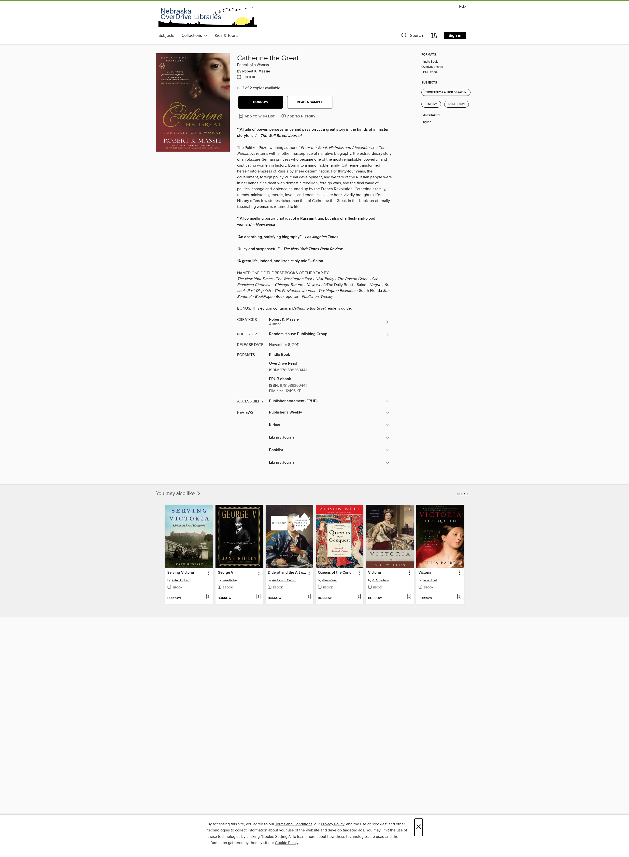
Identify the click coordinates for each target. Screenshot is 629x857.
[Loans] (434, 36)
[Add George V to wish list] (258, 597)
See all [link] (463, 494)
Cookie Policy (286, 842)
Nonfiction (456, 104)
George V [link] (225, 573)
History (431, 104)
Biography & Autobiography (446, 92)
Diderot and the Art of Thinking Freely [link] (287, 573)
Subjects (166, 35)
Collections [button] (193, 35)
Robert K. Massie (256, 71)
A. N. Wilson (380, 580)
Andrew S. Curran (284, 580)
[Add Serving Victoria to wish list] (208, 597)
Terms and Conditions (293, 824)
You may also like (176, 493)
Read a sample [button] (310, 102)
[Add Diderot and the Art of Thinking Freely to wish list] (308, 597)
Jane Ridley (230, 580)
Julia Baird (430, 580)
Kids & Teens (226, 35)
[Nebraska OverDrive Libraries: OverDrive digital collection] (207, 17)
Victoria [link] (374, 573)
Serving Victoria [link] (180, 573)
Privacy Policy (332, 824)
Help (462, 7)
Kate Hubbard (181, 580)
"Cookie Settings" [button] (275, 836)
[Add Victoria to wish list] (409, 597)
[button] (412, 36)
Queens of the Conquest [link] (337, 573)
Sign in (455, 35)
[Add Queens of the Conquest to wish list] (359, 597)
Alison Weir (329, 580)
